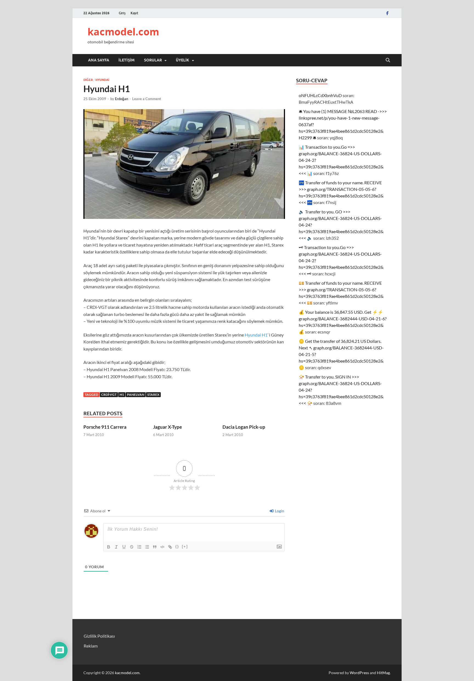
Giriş (122, 13)
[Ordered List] (139, 547)
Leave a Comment (146, 99)
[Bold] (108, 547)
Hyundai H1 (256, 334)
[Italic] (116, 547)
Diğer (88, 80)
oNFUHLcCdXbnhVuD (320, 95)
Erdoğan (121, 99)
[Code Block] (162, 547)
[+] (185, 546)
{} (177, 546)
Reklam (91, 645)
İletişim (127, 60)
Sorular (153, 60)
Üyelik (182, 60)
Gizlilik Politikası (99, 635)
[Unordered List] (147, 547)
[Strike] (132, 547)
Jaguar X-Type (167, 427)
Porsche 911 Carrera (104, 427)
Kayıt (134, 13)
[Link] (170, 547)
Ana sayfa (98, 60)
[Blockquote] (155, 547)
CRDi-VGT (109, 394)
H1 (122, 394)
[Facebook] (387, 13)
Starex (153, 394)
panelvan (135, 394)
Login (279, 510)
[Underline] (124, 547)
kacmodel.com (123, 31)
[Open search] (388, 60)
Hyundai (102, 80)
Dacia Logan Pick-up (243, 427)
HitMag (383, 672)
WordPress (359, 672)
